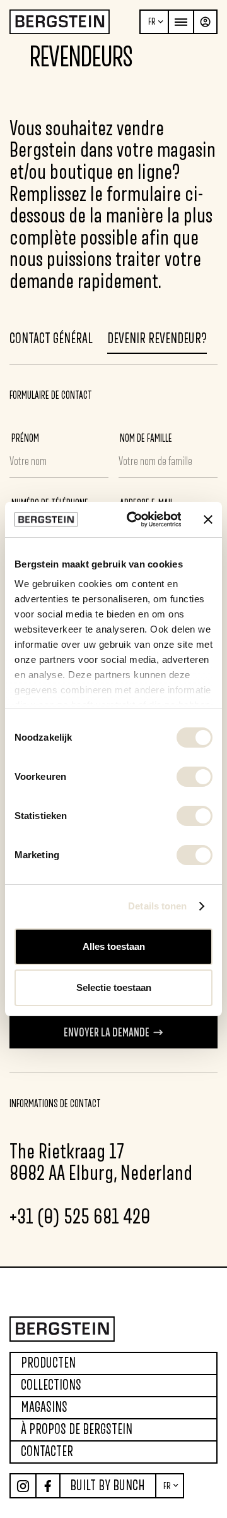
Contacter (47, 1451)
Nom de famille (146, 438)
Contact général (51, 338)
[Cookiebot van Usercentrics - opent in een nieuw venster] (134, 519)
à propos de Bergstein (76, 1429)
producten (48, 1363)
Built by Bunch (107, 1485)
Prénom (25, 438)
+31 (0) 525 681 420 (79, 1216)
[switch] (194, 777)
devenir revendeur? (157, 338)
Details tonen (157, 906)
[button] (154, 21)
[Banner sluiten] (208, 519)
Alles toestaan (114, 946)
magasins (44, 1407)
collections (51, 1385)
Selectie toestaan (113, 987)
